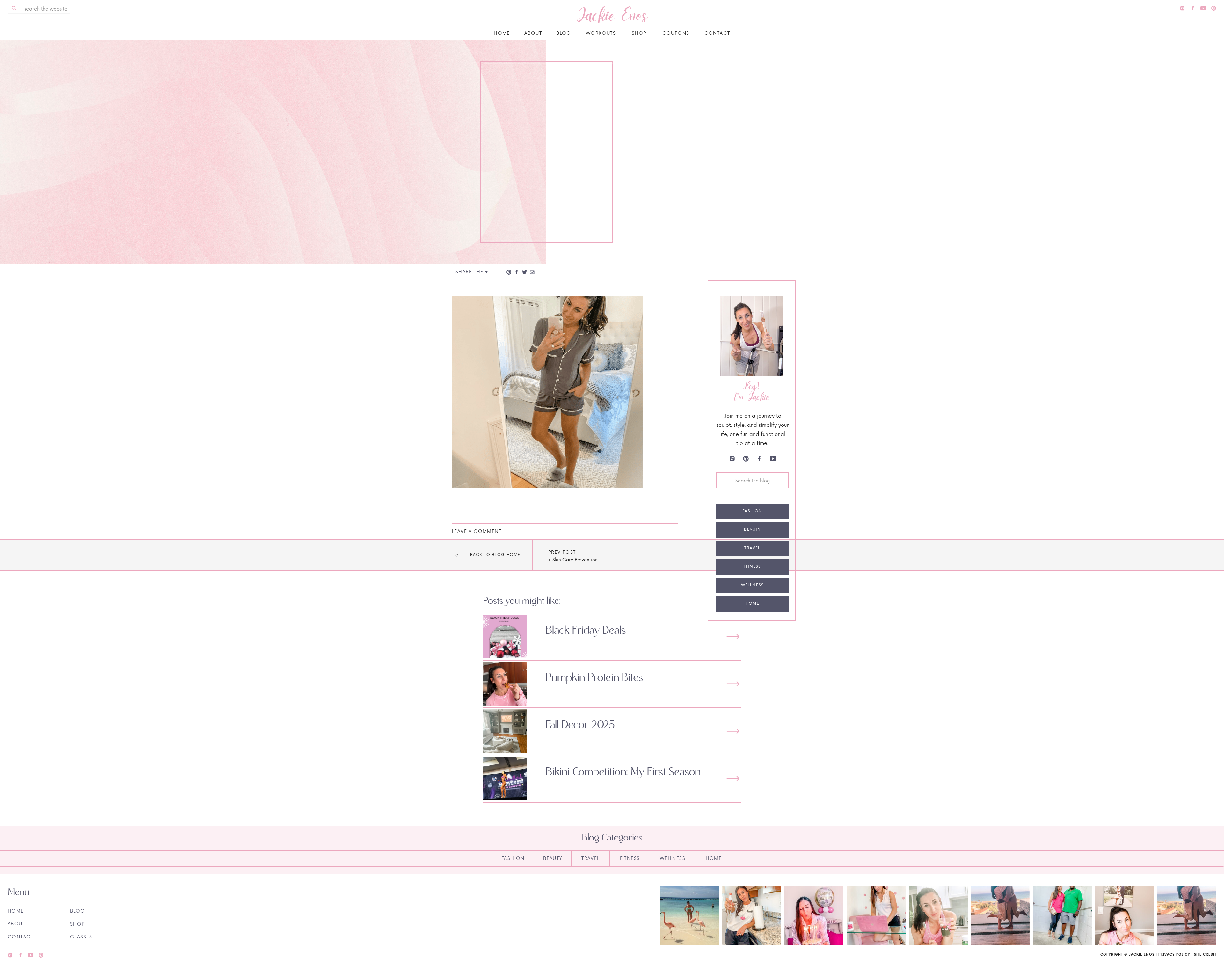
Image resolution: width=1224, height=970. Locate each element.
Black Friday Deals (586, 630)
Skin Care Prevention (575, 559)
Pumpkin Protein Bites (594, 677)
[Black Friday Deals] (733, 636)
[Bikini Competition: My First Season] (733, 778)
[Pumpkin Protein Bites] (733, 684)
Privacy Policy (1174, 954)
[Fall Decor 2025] (733, 731)
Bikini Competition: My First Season (623, 772)
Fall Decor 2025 (580, 725)
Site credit (1205, 954)
